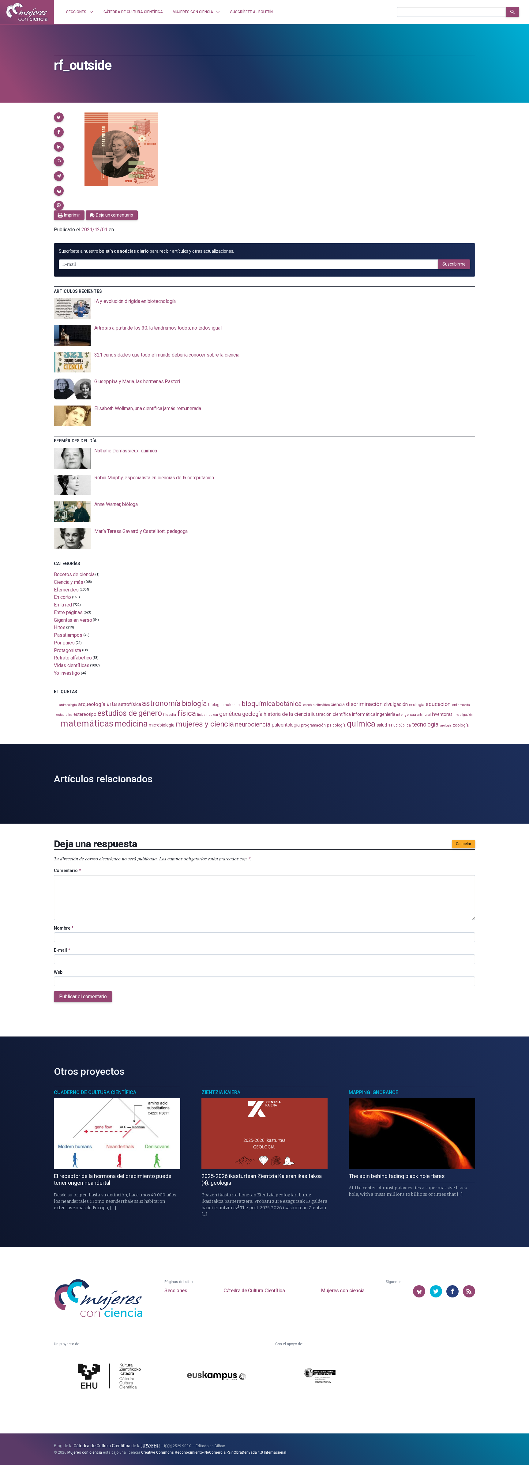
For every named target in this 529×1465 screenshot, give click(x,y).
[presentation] (264, 308)
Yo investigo (67, 673)
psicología (336, 725)
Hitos (60, 627)
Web (58, 972)
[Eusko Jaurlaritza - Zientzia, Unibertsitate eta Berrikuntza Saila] (320, 1376)
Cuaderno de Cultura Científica (95, 1092)
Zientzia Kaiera (220, 1092)
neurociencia (253, 724)
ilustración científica (331, 714)
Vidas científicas (71, 665)
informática (363, 714)
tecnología (425, 724)
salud (382, 725)
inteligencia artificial (413, 714)
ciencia (337, 704)
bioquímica (258, 704)
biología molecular (224, 704)
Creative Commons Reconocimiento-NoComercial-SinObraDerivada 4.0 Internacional (213, 1452)
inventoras (442, 714)
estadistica (64, 715)
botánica (289, 704)
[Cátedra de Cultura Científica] (111, 1377)
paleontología (286, 725)
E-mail (62, 950)
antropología (68, 705)
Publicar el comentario (83, 996)
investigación (463, 715)
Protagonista (67, 650)
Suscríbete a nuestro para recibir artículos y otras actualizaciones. (146, 251)
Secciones (175, 1290)
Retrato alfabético (73, 658)
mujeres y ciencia (205, 723)
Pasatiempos (68, 635)
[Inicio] (27, 12)
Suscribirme (454, 264)
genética (230, 713)
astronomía (161, 703)
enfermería (461, 705)
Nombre (63, 928)
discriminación (364, 704)
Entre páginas (68, 612)
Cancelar (463, 844)
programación (313, 725)
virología (446, 725)
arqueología (91, 704)
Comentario (67, 870)
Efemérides (66, 589)
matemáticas (86, 723)
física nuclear (207, 715)
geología (252, 714)
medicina (130, 724)
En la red (63, 605)
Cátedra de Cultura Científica (254, 1290)
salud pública (399, 725)
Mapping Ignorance (373, 1092)
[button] (59, 117)
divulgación (396, 704)
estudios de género (129, 713)
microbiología (161, 725)
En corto (62, 597)
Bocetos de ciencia (74, 574)
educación (438, 704)
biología (194, 704)
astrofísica (129, 704)
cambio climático (316, 705)
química (361, 723)
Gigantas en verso (73, 620)
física (186, 713)
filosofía (169, 715)
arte (112, 704)
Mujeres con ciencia (342, 1290)
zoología (460, 725)
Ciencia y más (68, 582)
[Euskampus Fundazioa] (216, 1376)
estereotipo (84, 714)
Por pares (64, 643)
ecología (416, 704)
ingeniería (385, 714)
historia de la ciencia (287, 714)
